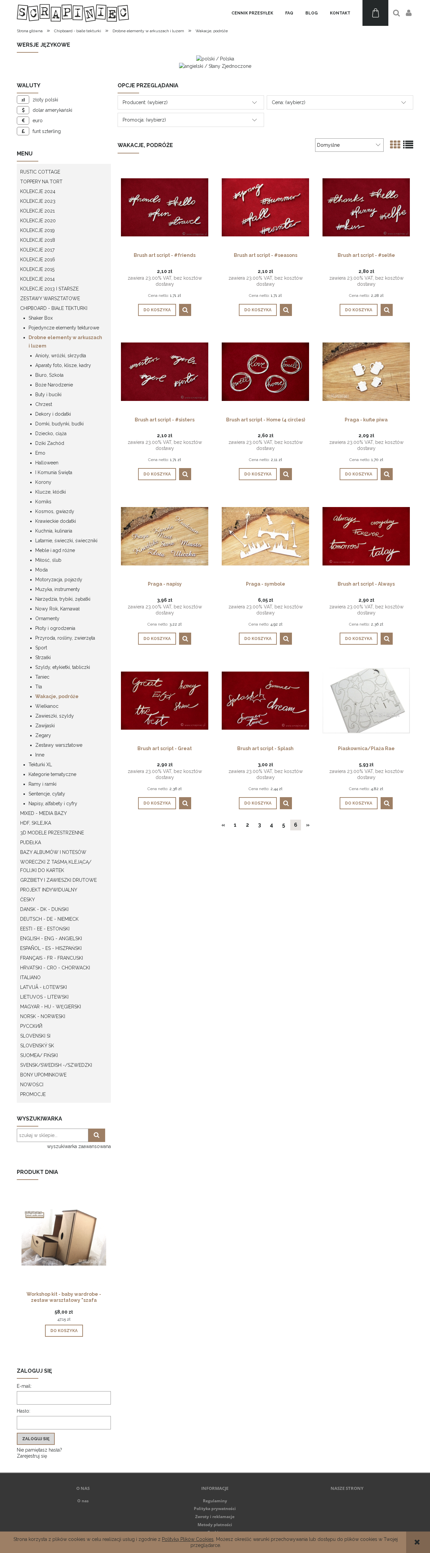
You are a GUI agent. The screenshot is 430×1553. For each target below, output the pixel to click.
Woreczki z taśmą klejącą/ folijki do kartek (55, 866)
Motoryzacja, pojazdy (58, 579)
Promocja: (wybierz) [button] (144, 120)
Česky (27, 899)
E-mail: (24, 1386)
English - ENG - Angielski (51, 938)
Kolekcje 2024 (37, 191)
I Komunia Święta (53, 472)
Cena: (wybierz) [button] (288, 102)
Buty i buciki (48, 394)
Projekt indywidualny (48, 890)
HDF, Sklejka (35, 823)
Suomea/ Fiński (39, 1055)
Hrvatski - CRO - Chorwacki (55, 967)
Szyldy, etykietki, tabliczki (62, 667)
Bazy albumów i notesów (53, 852)
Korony (43, 482)
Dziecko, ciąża (51, 433)
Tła (38, 686)
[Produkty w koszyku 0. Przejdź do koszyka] (375, 13)
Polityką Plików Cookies (188, 1539)
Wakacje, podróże (57, 696)
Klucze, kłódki (50, 492)
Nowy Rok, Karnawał (57, 608)
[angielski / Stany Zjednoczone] (215, 65)
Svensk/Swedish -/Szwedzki (56, 1065)
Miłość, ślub (48, 560)
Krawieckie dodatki (55, 521)
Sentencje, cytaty (47, 793)
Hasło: (23, 1411)
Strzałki (43, 657)
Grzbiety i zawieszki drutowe (58, 880)
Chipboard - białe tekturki (53, 308)
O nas (83, 1501)
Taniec (42, 677)
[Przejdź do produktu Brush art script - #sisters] (164, 371)
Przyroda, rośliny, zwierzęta (65, 638)
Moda (41, 570)
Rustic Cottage (40, 172)
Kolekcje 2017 (37, 250)
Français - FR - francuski (51, 958)
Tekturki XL (40, 764)
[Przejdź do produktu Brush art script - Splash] (265, 700)
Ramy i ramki (42, 784)
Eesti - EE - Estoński (45, 928)
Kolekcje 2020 (38, 220)
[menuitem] (252, 13)
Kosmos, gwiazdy (54, 511)
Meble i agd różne (55, 550)
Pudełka (30, 842)
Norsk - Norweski (42, 1016)
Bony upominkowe (43, 1075)
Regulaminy (215, 1501)
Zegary (43, 735)
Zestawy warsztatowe (50, 298)
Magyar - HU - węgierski (50, 1006)
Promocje (33, 1094)
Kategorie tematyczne (52, 774)
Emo (40, 453)
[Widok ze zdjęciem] (395, 145)
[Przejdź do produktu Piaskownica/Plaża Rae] (366, 700)
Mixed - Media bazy (43, 813)
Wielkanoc (46, 706)
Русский (31, 1026)
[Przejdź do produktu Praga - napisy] (164, 535)
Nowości (31, 1084)
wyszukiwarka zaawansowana (79, 1146)
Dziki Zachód (49, 443)
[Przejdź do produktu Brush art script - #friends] (164, 206)
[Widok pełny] (408, 145)
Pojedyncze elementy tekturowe (64, 327)
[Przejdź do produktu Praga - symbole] (265, 535)
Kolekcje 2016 (37, 259)
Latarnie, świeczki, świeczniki (66, 540)
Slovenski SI (35, 1036)
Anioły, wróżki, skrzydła (60, 355)
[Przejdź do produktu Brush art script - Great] (164, 700)
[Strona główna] (73, 13)
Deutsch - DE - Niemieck (49, 919)
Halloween (46, 462)
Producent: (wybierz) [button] (145, 102)
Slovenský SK (37, 1045)
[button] (185, 310)
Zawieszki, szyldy (54, 716)
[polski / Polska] (215, 58)
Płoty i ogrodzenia (55, 628)
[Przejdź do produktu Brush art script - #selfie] (366, 206)
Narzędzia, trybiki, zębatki (62, 599)
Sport (41, 647)
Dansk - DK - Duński (44, 909)
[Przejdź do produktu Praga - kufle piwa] (366, 371)
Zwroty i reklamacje (214, 1516)
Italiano (30, 977)
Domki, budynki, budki (59, 423)
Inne (39, 755)
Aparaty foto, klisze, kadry (63, 365)
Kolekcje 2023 (37, 201)
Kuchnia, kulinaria (53, 531)
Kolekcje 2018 (37, 240)
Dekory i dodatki (53, 414)
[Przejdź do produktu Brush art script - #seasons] (265, 206)
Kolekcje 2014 (37, 279)
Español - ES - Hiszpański (51, 948)
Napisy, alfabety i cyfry (53, 803)
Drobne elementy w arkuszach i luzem (65, 342)
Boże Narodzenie (54, 384)
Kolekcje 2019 (37, 230)
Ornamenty (47, 618)
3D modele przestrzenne (52, 832)
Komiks (43, 501)
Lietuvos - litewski (44, 997)
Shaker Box (41, 318)
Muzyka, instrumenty (57, 589)
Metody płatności (215, 1524)
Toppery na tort (41, 181)
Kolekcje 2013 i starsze (49, 288)
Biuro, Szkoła (49, 375)
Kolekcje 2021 (37, 211)
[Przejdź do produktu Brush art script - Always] (366, 535)
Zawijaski (45, 725)
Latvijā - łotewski (43, 987)
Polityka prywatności (215, 1508)
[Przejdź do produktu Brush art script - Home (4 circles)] (265, 371)
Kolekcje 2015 (37, 269)
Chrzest (43, 404)
